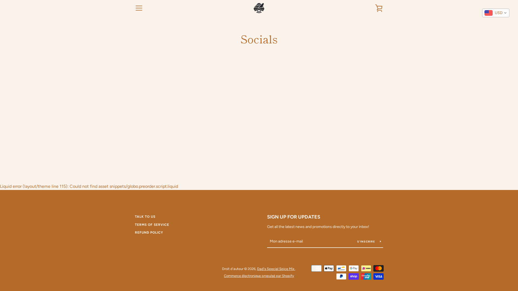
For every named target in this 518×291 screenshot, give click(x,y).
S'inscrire (366, 241)
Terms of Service (152, 225)
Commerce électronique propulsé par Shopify (259, 276)
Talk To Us (145, 217)
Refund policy (149, 232)
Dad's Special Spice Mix (276, 269)
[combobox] (495, 13)
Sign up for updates (293, 217)
